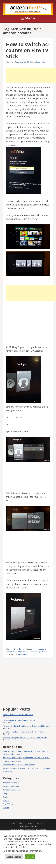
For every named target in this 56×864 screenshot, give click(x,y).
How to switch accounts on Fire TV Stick (27, 50)
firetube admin (39, 62)
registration (42, 651)
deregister (10, 651)
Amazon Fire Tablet (11, 783)
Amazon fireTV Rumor (12, 790)
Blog (16, 649)
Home (13, 823)
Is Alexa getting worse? (12, 761)
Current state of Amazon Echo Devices (19, 765)
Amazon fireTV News (11, 786)
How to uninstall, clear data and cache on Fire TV (23, 732)
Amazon (40, 823)
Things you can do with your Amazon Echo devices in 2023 (26, 757)
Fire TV (6, 800)
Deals (5, 797)
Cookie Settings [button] (14, 856)
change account (39, 649)
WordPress (41, 829)
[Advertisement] (31, 75)
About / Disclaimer (28, 826)
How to (21, 649)
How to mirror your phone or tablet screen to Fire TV (25, 737)
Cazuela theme (17, 829)
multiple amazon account (26, 651)
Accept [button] (30, 856)
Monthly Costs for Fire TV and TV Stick (18, 714)
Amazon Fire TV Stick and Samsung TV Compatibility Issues (26, 726)
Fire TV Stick (8, 804)
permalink (22, 654)
